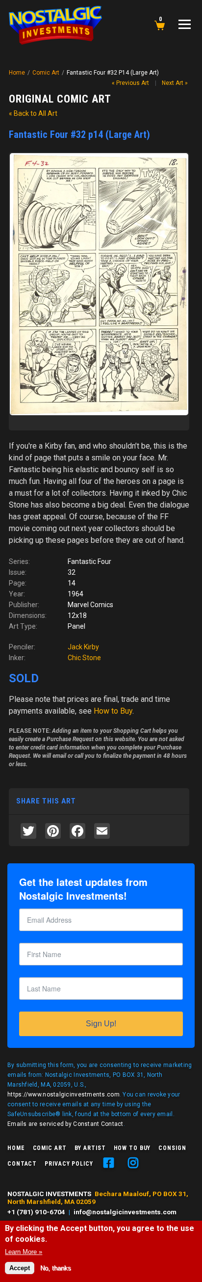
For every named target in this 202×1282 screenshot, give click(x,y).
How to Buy (132, 1148)
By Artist (90, 1148)
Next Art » (175, 83)
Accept (19, 1268)
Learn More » (23, 1251)
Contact (22, 1163)
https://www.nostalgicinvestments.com (63, 1094)
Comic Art (45, 72)
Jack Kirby (83, 647)
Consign (172, 1148)
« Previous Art (130, 83)
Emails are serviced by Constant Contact (65, 1124)
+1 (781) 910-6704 (36, 1212)
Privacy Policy (69, 1163)
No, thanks (55, 1268)
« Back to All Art (33, 113)
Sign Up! (101, 1023)
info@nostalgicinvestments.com (125, 1212)
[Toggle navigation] (185, 24)
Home (17, 72)
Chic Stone (84, 658)
